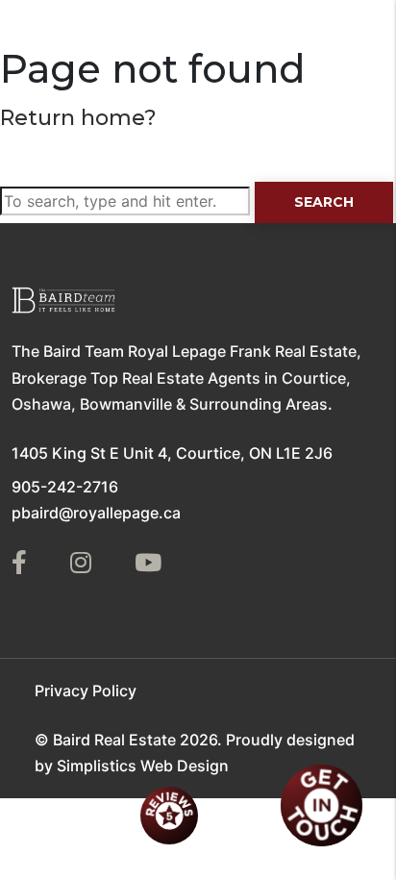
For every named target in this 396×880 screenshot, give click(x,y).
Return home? (78, 118)
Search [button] (324, 202)
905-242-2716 (65, 486)
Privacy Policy (85, 690)
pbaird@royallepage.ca (96, 512)
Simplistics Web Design (143, 765)
